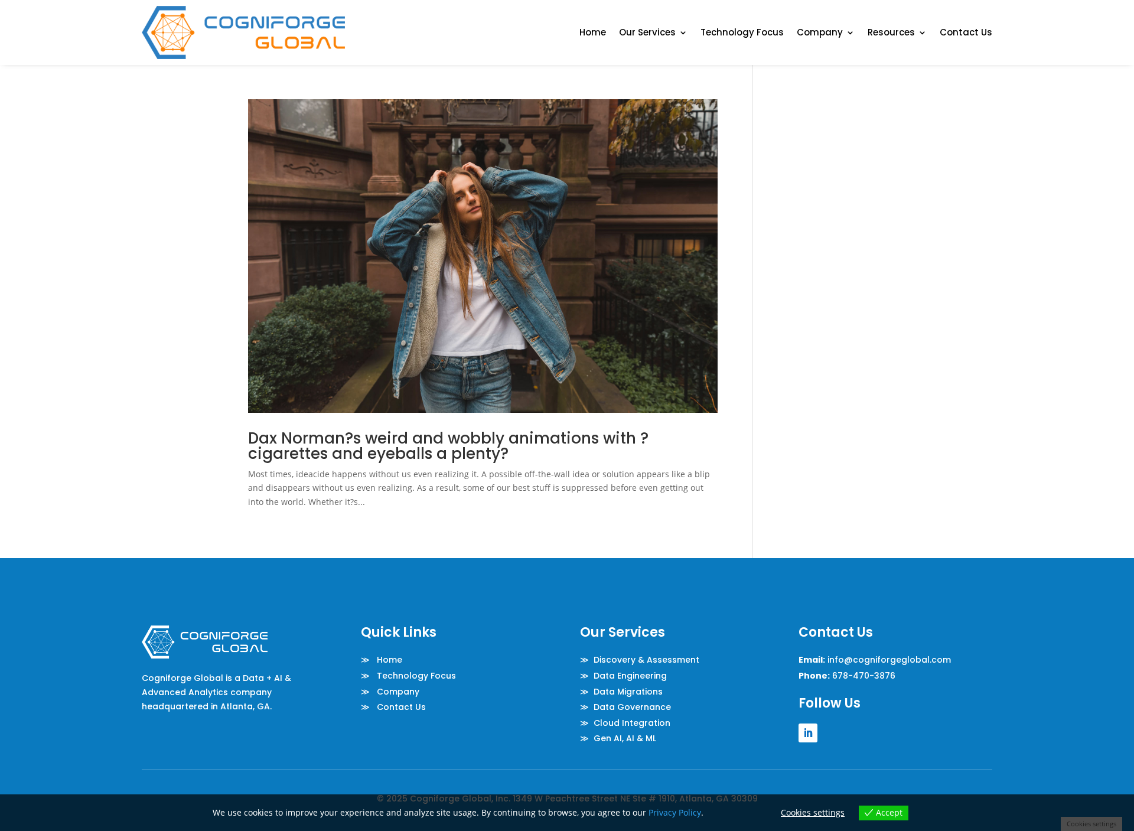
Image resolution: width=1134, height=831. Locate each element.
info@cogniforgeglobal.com (889, 660)
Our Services (647, 32)
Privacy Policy (675, 812)
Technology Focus (742, 32)
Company (820, 32)
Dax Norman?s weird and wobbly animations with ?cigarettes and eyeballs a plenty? (448, 446)
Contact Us (966, 32)
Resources (891, 32)
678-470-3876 (863, 676)
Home (592, 32)
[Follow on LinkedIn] (808, 733)
